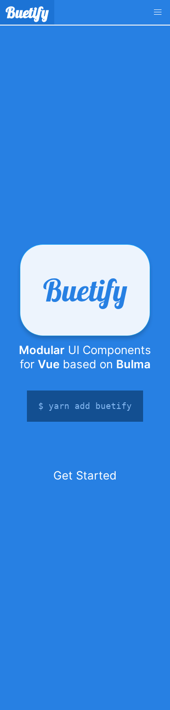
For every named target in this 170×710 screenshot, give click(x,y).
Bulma (133, 364)
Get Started (85, 475)
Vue (49, 364)
